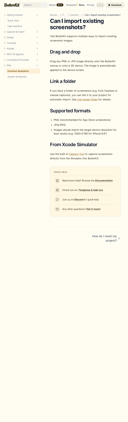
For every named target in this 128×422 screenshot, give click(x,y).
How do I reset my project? (104, 238)
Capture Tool (76, 154)
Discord (78, 199)
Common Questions (79, 15)
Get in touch (93, 209)
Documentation (57, 15)
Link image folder (87, 99)
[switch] (100, 5)
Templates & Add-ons (91, 190)
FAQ (64, 15)
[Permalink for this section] (84, 52)
